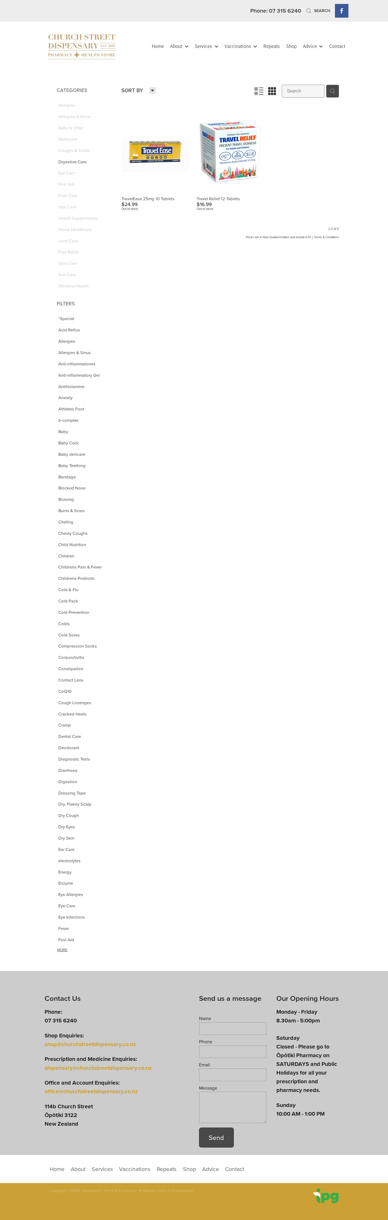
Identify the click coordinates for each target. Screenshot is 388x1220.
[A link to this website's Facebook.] (341, 10)
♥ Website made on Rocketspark (166, 1190)
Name (205, 1018)
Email (204, 1064)
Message (208, 1088)
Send (216, 1137)
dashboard (92, 1190)
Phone (205, 1041)
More (62, 950)
